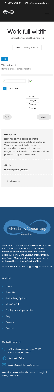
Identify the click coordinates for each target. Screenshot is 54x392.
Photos (32, 108)
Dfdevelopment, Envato (16, 169)
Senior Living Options (16, 298)
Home (18, 48)
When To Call (12, 304)
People (32, 104)
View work (15, 181)
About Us (10, 292)
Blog (8, 316)
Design (32, 100)
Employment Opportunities (19, 310)
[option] (27, 75)
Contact (10, 328)
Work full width (8, 65)
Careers (10, 322)
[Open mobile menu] (48, 14)
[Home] (8, 13)
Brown (32, 96)
